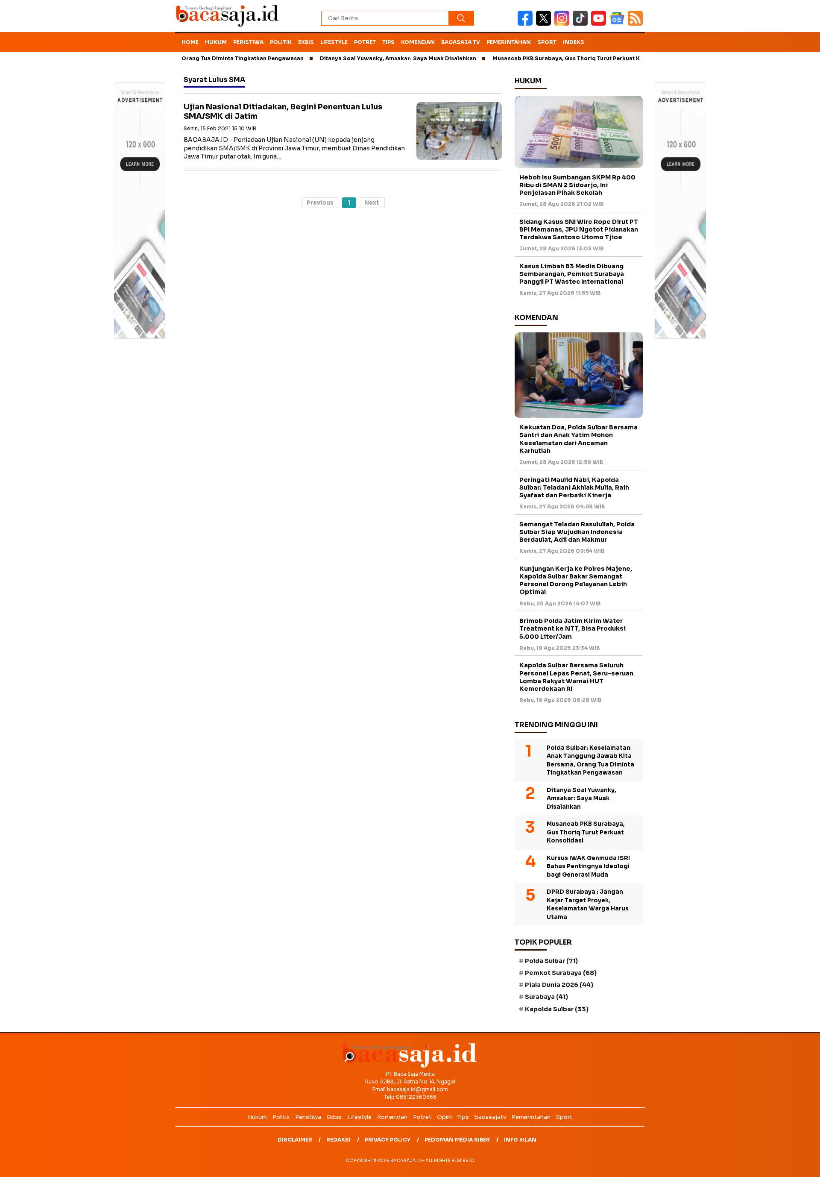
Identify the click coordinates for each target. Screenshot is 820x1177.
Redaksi (338, 1139)
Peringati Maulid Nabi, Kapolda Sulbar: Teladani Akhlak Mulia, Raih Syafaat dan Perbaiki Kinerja (574, 487)
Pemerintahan (508, 42)
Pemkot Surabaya (561, 973)
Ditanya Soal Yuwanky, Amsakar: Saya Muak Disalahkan (369, 58)
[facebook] (527, 23)
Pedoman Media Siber (457, 1139)
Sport (546, 42)
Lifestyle (334, 42)
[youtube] (600, 23)
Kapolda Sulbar (557, 1009)
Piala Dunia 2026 (559, 985)
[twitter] (545, 23)
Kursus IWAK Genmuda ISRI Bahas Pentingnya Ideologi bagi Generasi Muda (588, 866)
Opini (444, 1117)
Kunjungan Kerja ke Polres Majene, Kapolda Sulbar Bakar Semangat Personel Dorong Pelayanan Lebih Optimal (575, 580)
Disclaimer (295, 1139)
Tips (388, 42)
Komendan (418, 42)
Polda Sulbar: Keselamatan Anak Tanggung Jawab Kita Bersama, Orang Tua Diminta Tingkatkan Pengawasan (590, 760)
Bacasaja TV (460, 42)
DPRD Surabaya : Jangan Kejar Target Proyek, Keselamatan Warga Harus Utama (588, 904)
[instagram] (563, 23)
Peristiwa (248, 42)
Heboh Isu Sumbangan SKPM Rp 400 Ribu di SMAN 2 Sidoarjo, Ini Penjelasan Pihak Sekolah (577, 185)
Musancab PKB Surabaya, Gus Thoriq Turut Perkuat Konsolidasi (552, 58)
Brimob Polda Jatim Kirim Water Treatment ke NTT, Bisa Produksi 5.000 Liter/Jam (572, 628)
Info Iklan (520, 1139)
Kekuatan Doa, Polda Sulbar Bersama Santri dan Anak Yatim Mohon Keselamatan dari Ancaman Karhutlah (578, 439)
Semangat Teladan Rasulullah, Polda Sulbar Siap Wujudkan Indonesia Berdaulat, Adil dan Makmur (577, 531)
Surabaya (546, 997)
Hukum (216, 42)
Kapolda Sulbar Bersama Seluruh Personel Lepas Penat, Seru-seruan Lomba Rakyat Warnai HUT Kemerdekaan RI (576, 677)
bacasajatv (490, 1117)
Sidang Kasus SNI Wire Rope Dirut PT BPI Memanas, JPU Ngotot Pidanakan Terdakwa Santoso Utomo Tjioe (578, 229)
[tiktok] (582, 23)
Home (190, 42)
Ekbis (306, 42)
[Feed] (636, 23)
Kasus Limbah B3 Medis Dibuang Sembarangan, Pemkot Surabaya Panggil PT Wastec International (571, 273)
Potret (365, 42)
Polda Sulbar (551, 961)
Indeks (573, 42)
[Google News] (618, 23)
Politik (281, 42)
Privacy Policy (387, 1139)
